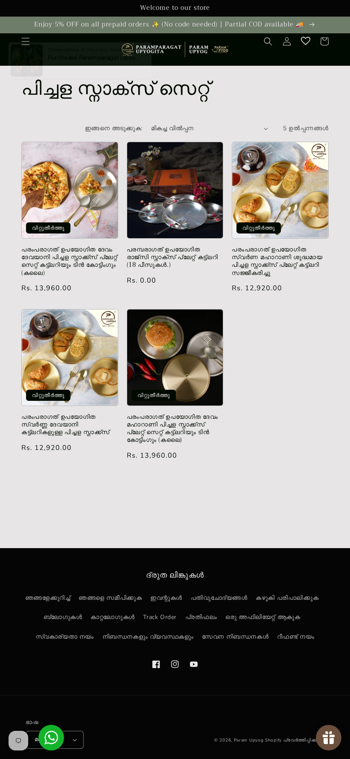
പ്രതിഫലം (201, 617)
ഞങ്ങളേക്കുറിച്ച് (47, 598)
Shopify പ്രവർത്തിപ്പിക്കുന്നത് (297, 740)
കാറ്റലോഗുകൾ (112, 617)
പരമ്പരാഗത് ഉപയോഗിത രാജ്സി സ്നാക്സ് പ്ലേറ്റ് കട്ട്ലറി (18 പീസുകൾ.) (172, 257)
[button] (25, 41)
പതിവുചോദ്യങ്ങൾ (219, 598)
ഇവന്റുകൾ (166, 598)
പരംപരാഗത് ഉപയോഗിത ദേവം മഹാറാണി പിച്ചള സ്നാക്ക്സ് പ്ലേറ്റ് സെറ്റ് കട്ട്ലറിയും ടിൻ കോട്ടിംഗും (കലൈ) (172, 428)
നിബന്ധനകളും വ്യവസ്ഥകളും (148, 637)
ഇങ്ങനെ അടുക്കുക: (114, 128)
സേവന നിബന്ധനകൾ (235, 637)
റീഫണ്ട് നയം (296, 637)
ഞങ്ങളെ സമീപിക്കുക (110, 598)
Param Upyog (249, 740)
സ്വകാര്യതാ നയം (65, 637)
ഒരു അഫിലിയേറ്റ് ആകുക (262, 617)
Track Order (160, 617)
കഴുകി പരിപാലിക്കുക (287, 598)
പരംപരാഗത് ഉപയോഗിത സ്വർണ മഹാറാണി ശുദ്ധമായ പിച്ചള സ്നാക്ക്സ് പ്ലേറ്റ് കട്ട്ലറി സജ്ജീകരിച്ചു (277, 261)
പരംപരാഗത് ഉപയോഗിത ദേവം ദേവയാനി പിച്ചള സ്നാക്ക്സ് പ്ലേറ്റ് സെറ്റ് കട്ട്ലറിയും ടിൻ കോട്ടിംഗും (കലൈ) (69, 261)
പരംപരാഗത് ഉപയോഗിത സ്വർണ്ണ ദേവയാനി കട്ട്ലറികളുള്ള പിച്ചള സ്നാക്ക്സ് (65, 425)
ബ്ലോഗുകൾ (63, 617)
